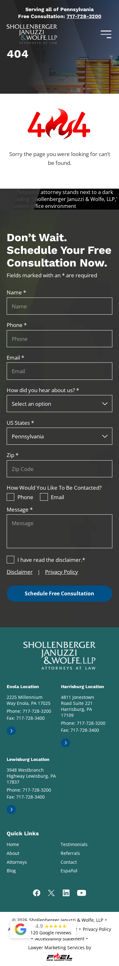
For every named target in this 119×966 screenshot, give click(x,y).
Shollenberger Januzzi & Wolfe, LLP (66, 920)
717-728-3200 (84, 16)
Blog (11, 871)
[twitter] (51, 893)
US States (20, 422)
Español (69, 871)
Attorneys (17, 862)
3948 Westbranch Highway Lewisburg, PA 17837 (31, 776)
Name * (16, 292)
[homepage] (59, 656)
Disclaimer (20, 571)
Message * (20, 509)
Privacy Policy (61, 571)
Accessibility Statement (59, 939)
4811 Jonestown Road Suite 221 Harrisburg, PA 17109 (77, 706)
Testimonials (74, 844)
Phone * (17, 325)
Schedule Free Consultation (59, 593)
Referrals (70, 853)
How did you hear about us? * (43, 390)
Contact (69, 862)
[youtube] (81, 893)
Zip (12, 455)
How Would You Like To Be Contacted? (54, 487)
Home (13, 844)
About (13, 853)
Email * (15, 357)
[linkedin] (66, 893)
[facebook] (36, 893)
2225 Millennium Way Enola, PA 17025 (28, 700)
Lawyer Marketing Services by (59, 947)
